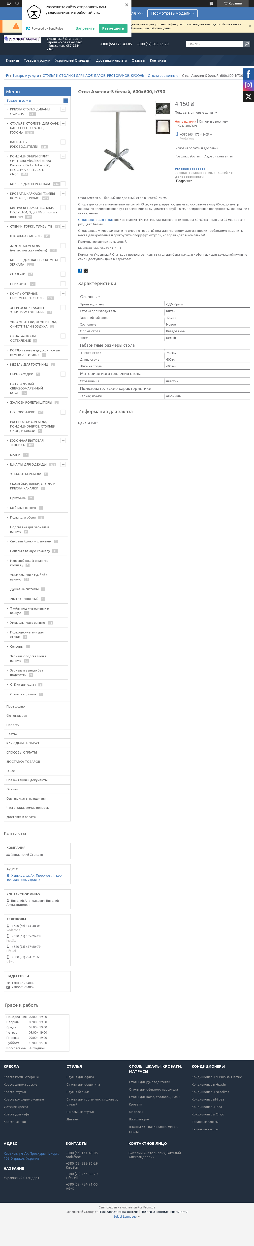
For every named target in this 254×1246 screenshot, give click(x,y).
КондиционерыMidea (208, 1099)
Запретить (85, 28)
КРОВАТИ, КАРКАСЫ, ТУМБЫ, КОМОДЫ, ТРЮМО (33, 196)
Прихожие (18, 498)
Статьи (12, 734)
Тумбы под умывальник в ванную (29, 611)
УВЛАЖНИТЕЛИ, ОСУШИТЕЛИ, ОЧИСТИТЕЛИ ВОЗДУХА (33, 324)
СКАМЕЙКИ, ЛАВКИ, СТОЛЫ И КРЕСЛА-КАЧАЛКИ (33, 486)
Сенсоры (17, 646)
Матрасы (136, 1111)
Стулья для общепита (83, 1084)
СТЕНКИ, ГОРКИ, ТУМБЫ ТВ (31, 226)
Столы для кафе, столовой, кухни (154, 1097)
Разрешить (113, 28)
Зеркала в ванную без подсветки (26, 672)
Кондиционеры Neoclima (210, 1092)
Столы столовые (23, 694)
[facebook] (80, 271)
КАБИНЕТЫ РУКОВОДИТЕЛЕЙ (24, 144)
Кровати (135, 1104)
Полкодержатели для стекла (27, 634)
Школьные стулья (80, 1111)
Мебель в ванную (23, 507)
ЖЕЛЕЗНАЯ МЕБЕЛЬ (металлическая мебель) (28, 248)
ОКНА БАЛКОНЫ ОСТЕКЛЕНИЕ (23, 338)
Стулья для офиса (80, 1077)
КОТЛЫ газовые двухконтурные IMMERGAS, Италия (35, 352)
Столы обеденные (163, 76)
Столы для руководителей (149, 1082)
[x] (86, 271)
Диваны (72, 1119)
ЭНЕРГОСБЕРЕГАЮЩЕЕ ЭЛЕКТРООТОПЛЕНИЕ (27, 310)
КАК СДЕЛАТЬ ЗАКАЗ (22, 743)
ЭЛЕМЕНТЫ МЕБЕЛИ (25, 474)
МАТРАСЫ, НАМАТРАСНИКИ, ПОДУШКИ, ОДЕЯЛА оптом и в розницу (34, 212)
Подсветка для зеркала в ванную (29, 529)
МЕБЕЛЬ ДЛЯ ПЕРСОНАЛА (30, 184)
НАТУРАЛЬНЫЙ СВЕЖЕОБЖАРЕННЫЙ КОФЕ (26, 388)
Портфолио (15, 706)
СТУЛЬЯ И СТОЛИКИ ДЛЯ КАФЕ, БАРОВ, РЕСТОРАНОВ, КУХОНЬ (93, 76)
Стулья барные (78, 1092)
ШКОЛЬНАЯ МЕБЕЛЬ (26, 236)
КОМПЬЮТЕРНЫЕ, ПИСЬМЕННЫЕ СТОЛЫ (27, 296)
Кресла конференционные (24, 1099)
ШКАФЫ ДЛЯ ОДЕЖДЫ (28, 464)
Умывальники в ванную (27, 622)
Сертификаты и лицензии (26, 798)
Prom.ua (149, 1207)
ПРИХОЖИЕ (19, 284)
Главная (12, 60)
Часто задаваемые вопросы (28, 807)
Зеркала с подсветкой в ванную (28, 658)
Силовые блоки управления (31, 541)
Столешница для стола (96, 219)
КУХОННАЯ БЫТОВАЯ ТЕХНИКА (27, 443)
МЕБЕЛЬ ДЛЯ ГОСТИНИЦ (29, 364)
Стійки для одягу (23, 684)
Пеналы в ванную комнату (30, 551)
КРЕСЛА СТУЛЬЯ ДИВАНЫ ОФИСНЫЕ (30, 111)
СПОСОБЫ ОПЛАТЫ (21, 752)
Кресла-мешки (15, 1121)
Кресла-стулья (15, 1092)
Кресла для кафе (17, 1114)
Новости (13, 724)
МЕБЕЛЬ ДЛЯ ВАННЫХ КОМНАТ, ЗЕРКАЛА (35, 262)
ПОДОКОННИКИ (22, 412)
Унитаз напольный (24, 598)
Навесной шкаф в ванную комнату (29, 563)
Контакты (158, 60)
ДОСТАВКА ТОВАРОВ (23, 761)
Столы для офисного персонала (153, 1089)
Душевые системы (24, 589)
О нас (10, 770)
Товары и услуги (37, 60)
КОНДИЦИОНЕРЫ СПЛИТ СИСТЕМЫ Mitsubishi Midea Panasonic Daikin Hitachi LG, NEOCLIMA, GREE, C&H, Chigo (30, 165)
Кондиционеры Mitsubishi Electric (217, 1077)
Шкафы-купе (139, 1119)
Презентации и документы (27, 780)
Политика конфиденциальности (164, 1211)
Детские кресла (16, 1106)
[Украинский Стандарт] (22, 43)
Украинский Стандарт (73, 60)
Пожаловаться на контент (119, 1211)
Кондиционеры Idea (207, 1106)
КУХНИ (15, 454)
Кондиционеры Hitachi (209, 1084)
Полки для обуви (23, 517)
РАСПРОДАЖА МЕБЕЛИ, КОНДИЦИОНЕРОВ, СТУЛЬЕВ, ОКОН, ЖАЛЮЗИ (33, 426)
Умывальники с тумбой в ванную (29, 577)
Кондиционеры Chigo (208, 1114)
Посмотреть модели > (172, 13)
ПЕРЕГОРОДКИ (21, 374)
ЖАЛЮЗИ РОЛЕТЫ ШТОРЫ (31, 402)
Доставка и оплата (111, 60)
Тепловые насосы (205, 1129)
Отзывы (138, 60)
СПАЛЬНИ (17, 274)
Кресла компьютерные (21, 1077)
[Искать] (246, 44)
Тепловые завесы (205, 1121)
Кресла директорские (20, 1084)
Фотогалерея (16, 715)
